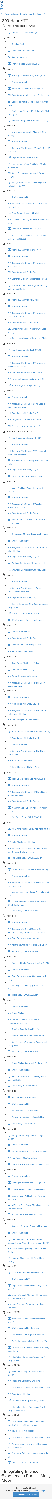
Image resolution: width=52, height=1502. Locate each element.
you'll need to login (37, 1490)
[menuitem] (1, 6)
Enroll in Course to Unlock (26, 1494)
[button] (1, 2)
